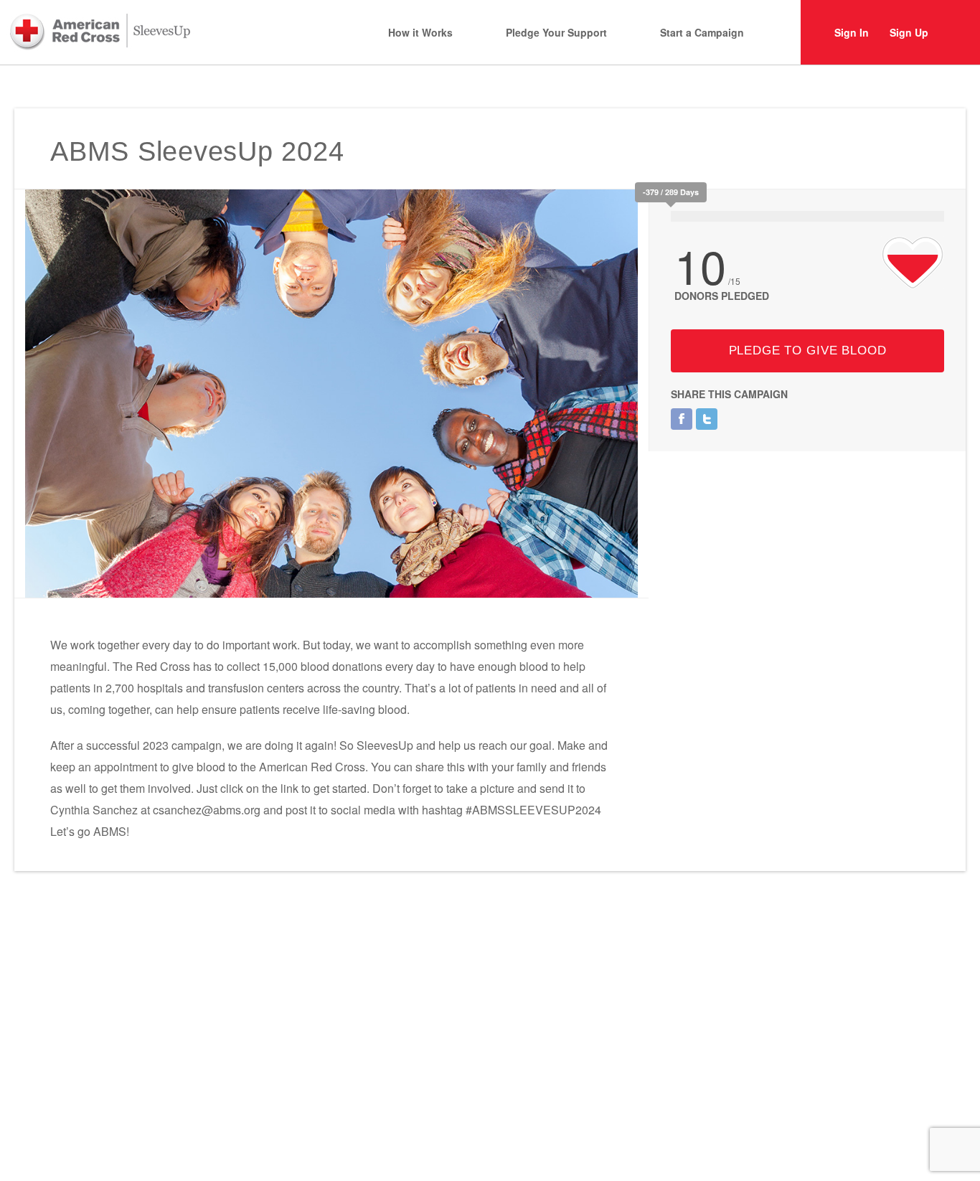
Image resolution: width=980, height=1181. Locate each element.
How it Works (420, 32)
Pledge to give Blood (808, 350)
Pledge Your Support (556, 32)
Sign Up (909, 32)
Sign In (851, 32)
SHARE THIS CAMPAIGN (729, 394)
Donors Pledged (721, 295)
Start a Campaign (702, 32)
